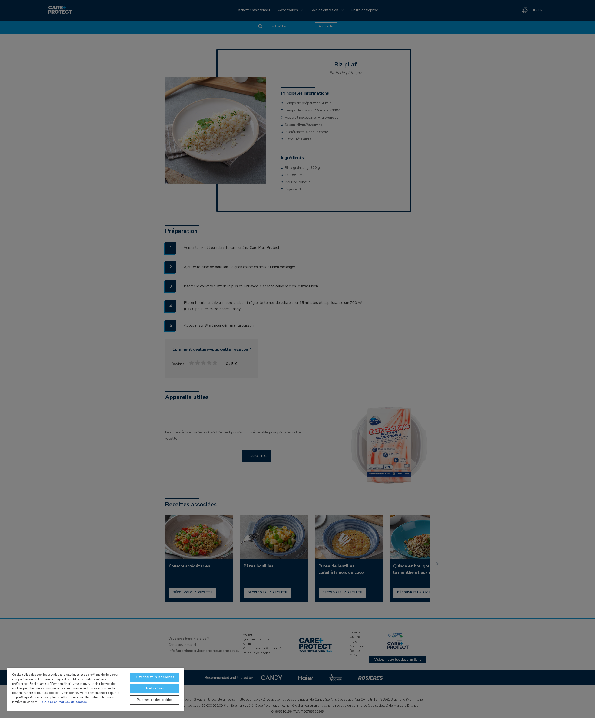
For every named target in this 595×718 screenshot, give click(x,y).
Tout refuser (154, 688)
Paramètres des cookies (154, 700)
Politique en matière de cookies (63, 702)
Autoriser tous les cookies (154, 677)
